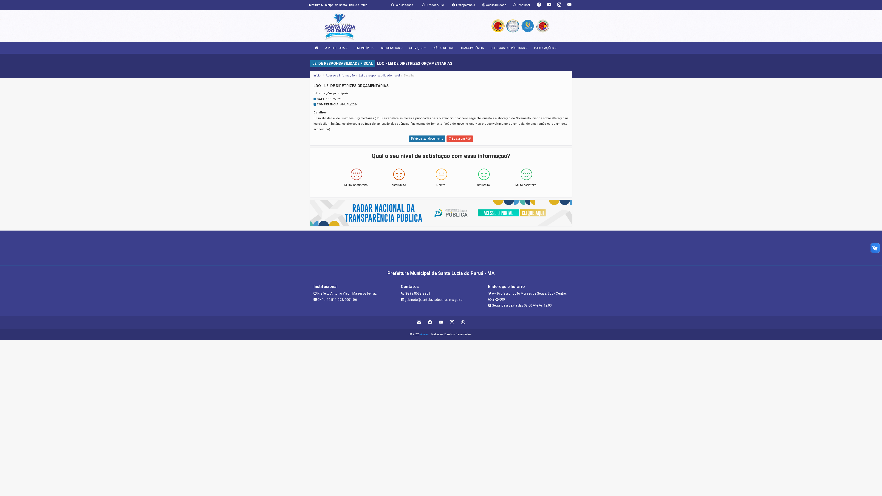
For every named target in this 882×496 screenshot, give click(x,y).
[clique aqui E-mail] (419, 322)
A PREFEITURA (335, 48)
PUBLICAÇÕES (544, 48)
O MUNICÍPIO (363, 48)
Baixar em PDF (460, 138)
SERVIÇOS (416, 48)
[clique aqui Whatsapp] (463, 322)
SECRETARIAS (391, 48)
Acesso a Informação (340, 75)
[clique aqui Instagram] (452, 322)
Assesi (425, 334)
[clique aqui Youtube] (441, 322)
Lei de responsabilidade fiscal (379, 75)
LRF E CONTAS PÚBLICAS (508, 48)
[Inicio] (316, 48)
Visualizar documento (428, 138)
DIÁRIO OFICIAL (443, 48)
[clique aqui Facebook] (430, 322)
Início (317, 75)
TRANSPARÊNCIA (472, 48)
